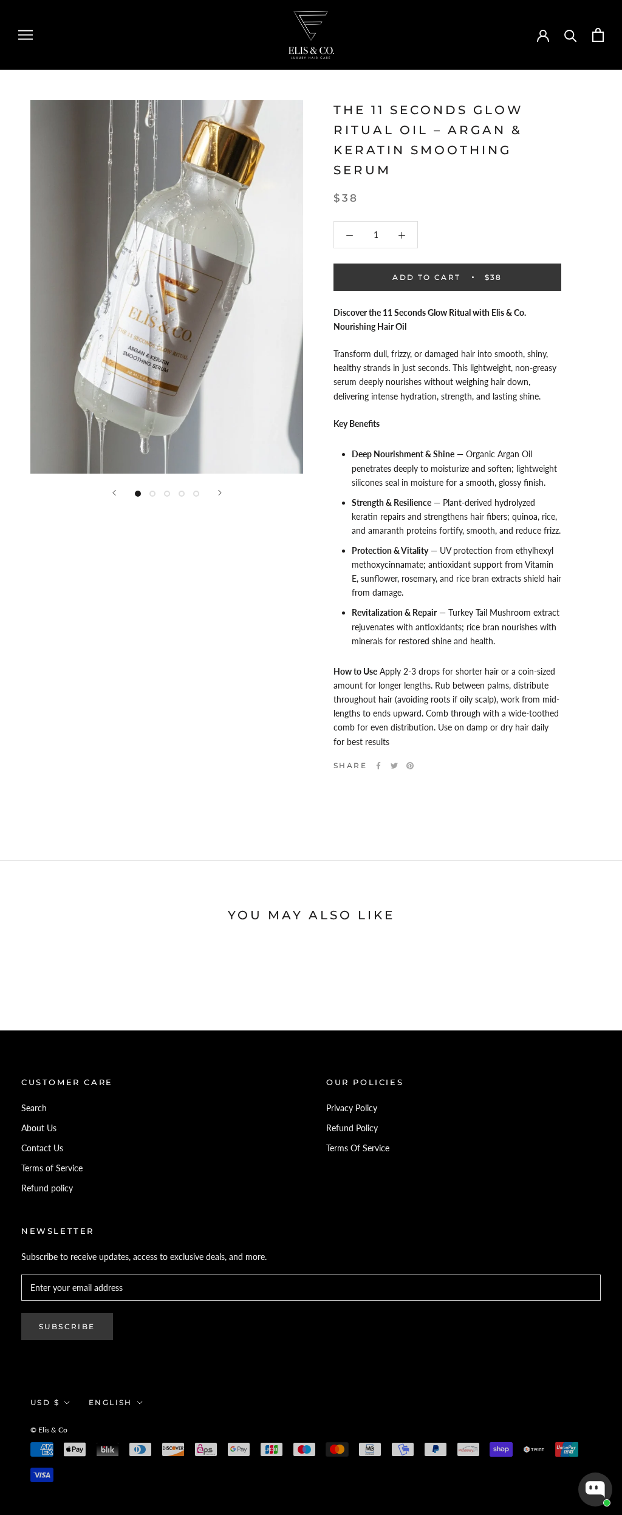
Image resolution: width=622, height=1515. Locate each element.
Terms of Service (52, 1168)
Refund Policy (352, 1128)
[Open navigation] (25, 35)
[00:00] (166, 287)
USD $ (45, 1402)
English (110, 1402)
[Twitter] (394, 765)
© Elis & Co (48, 1429)
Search (34, 1108)
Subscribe (67, 1326)
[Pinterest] (410, 765)
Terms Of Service (357, 1148)
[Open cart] (598, 35)
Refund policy (47, 1188)
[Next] (220, 492)
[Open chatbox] (595, 1489)
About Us (38, 1128)
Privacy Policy (351, 1108)
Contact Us (42, 1148)
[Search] (570, 35)
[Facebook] (378, 765)
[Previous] (114, 492)
